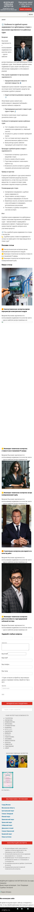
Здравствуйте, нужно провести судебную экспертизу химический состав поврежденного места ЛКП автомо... (16, 850)
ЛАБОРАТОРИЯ (8, 731)
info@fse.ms (25, 6)
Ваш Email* (5, 654)
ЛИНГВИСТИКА (8, 720)
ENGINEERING (8, 727)
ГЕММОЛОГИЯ (8, 744)
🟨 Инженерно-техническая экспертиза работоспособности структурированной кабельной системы (14, 619)
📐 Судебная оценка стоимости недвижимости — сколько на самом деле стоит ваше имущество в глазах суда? (16, 239)
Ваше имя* (5, 658)
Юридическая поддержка (17, 703)
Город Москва (6, 805)
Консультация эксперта (17, 843)
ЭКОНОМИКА (8, 739)
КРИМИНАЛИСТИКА (10, 722)
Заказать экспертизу (25, 9)
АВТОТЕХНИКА (8, 724)
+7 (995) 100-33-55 (25, 4)
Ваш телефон (5, 664)
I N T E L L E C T (8, 729)
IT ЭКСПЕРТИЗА (9, 718)
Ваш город (5, 671)
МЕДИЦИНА (8, 733)
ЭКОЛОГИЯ (8, 742)
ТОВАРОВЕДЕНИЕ (9, 746)
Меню (31, 14)
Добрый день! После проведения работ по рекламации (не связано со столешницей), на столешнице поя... (17, 859)
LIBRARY (4, 19)
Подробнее (28, 907)
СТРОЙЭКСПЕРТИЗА (10, 725)
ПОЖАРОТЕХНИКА (9, 737)
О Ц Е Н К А (7, 735)
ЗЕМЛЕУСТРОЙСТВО (10, 740)
